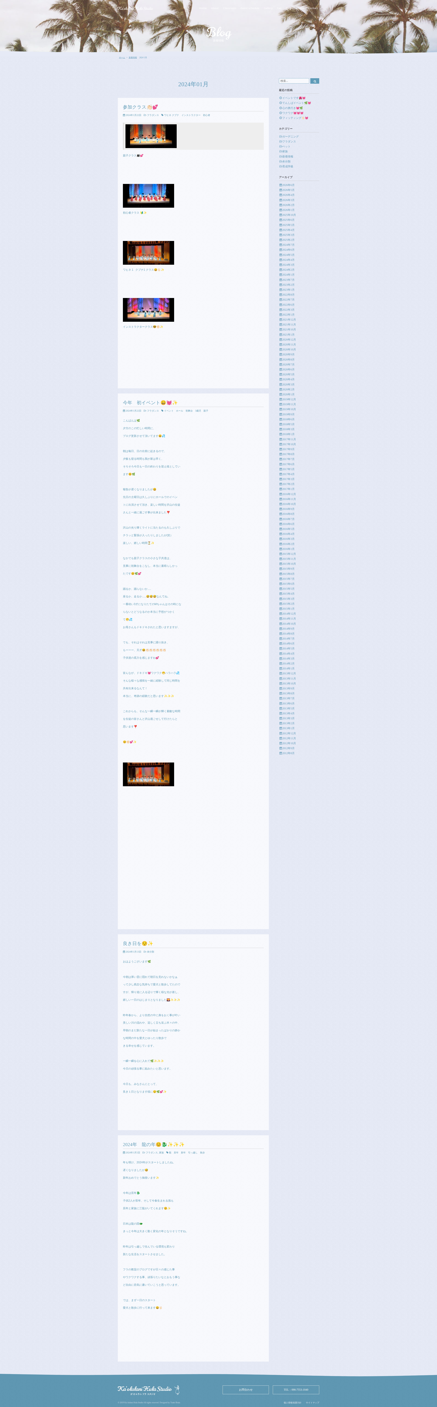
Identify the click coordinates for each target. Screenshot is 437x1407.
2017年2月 (288, 484)
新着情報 (133, 57)
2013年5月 (288, 708)
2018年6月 (288, 419)
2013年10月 (289, 683)
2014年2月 (288, 663)
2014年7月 (288, 638)
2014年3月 (288, 658)
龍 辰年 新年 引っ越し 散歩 (187, 1152)
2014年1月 (288, 668)
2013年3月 (288, 718)
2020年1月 (288, 394)
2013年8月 (288, 693)
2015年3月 (288, 598)
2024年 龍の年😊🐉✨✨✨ (154, 1144)
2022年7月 (288, 299)
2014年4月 (288, 653)
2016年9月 (288, 509)
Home (203, 8)
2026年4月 (288, 194)
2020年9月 (288, 354)
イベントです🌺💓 (294, 97)
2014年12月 (289, 613)
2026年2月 (288, 205)
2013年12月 (289, 673)
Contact (313, 8)
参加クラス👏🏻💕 (140, 107)
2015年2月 (288, 603)
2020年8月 (288, 359)
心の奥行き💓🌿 (292, 108)
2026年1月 (288, 210)
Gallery (268, 8)
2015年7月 (288, 578)
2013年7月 (288, 698)
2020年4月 (288, 379)
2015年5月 (288, 588)
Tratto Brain (175, 1402)
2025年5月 (288, 225)
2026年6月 (288, 185)
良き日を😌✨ (138, 943)
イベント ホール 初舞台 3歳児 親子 (186, 410)
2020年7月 (288, 364)
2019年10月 (289, 409)
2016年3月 (288, 538)
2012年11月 (289, 738)
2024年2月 (288, 269)
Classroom (229, 8)
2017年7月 (288, 459)
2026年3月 (288, 200)
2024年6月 (288, 249)
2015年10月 (289, 563)
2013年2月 (288, 723)
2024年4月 (288, 259)
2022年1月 (288, 314)
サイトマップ (312, 1403)
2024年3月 (288, 264)
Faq (279, 8)
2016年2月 (288, 544)
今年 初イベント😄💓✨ (150, 402)
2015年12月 (289, 553)
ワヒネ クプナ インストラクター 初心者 (187, 115)
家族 (161, 1152)
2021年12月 (289, 319)
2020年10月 (289, 349)
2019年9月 (288, 414)
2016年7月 (288, 519)
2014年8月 (288, 633)
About (215, 8)
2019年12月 (289, 399)
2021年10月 (289, 329)
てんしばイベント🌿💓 (296, 102)
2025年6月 (288, 219)
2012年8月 (288, 753)
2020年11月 (289, 344)
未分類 (150, 951)
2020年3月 (288, 384)
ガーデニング (290, 136)
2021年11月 (289, 324)
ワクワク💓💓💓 (293, 113)
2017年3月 (288, 479)
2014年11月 (289, 618)
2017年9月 (288, 449)
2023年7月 (288, 279)
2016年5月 (288, 529)
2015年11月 (289, 558)
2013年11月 (289, 678)
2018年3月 (288, 429)
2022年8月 (288, 294)
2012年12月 (289, 733)
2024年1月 (288, 274)
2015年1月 (288, 608)
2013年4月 (288, 713)
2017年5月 (288, 469)
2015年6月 (288, 583)
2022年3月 (288, 309)
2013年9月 (288, 688)
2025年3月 (288, 234)
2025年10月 (289, 214)
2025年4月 (288, 229)
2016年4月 (288, 533)
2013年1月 (288, 728)
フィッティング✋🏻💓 (295, 117)
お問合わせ (246, 1389)
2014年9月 (288, 628)
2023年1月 (288, 289)
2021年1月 (288, 334)
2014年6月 (288, 643)
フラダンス (153, 115)
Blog (288, 8)
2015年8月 (288, 573)
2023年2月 (288, 284)
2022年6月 (288, 304)
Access (300, 8)
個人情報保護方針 (292, 1403)
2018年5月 (288, 424)
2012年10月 (289, 743)
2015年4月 (288, 593)
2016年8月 (288, 513)
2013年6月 (288, 703)
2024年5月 (288, 254)
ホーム (122, 57)
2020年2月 (288, 389)
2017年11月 (289, 439)
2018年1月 (288, 434)
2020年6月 (288, 369)
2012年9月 (288, 748)
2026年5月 (288, 190)
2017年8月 (288, 454)
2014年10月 (289, 623)
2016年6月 (288, 524)
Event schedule (250, 8)
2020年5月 (288, 374)
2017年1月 (288, 489)
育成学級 (287, 166)
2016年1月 (288, 548)
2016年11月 (289, 499)
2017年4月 (288, 474)
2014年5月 (288, 648)
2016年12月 (289, 494)
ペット (286, 146)
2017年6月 (288, 464)
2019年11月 (289, 404)
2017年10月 (289, 444)
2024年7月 (288, 244)
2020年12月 (289, 339)
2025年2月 (288, 239)
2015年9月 (288, 568)
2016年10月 (289, 504)
